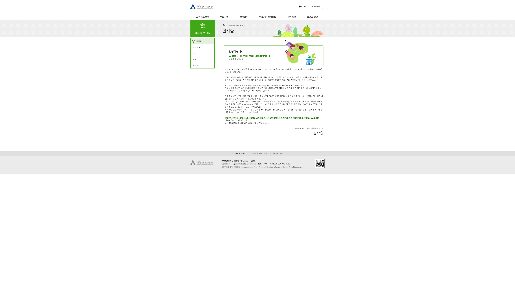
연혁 (194, 59)
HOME (304, 7)
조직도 (195, 53)
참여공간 (291, 16)
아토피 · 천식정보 (267, 16)
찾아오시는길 (278, 153)
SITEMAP (316, 7)
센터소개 (196, 47)
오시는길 (196, 65)
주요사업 (224, 16)
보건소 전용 (312, 16)
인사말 (199, 41)
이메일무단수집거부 (259, 153)
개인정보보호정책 (239, 153)
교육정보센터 (202, 16)
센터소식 (244, 16)
